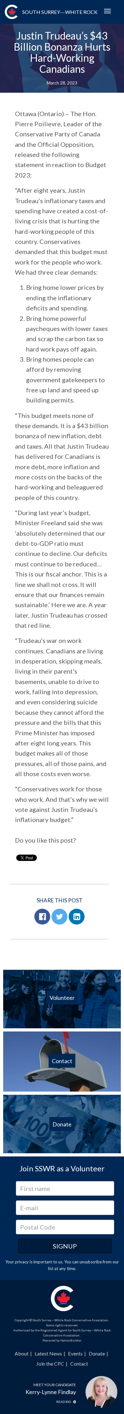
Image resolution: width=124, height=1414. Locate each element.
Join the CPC (50, 1364)
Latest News (48, 1353)
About (22, 1353)
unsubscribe (90, 1261)
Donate (97, 1353)
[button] (42, 917)
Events (75, 1353)
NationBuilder (70, 1340)
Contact (79, 1364)
